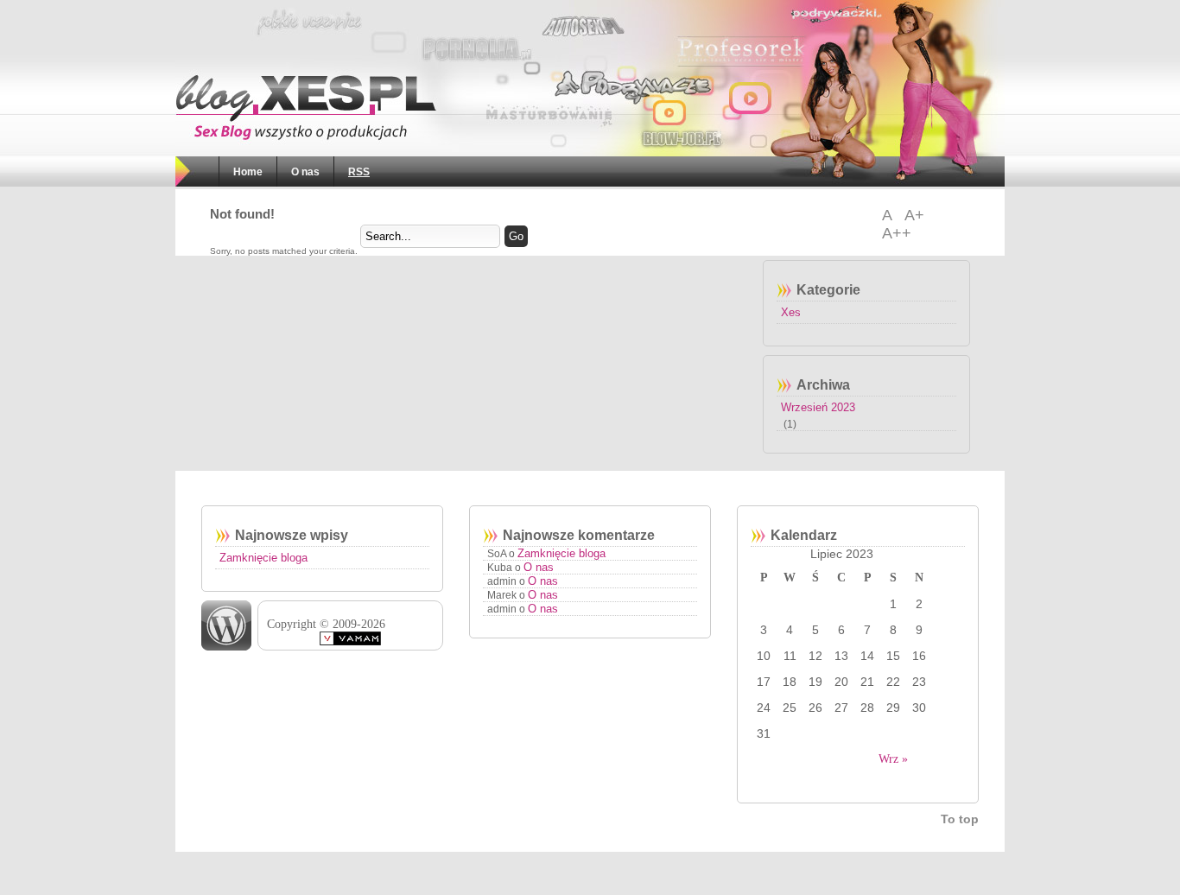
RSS (359, 172)
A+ (914, 215)
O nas (305, 172)
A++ (896, 233)
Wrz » (893, 758)
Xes (791, 312)
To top (960, 819)
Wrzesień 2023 (818, 407)
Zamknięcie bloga (263, 557)
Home (248, 172)
